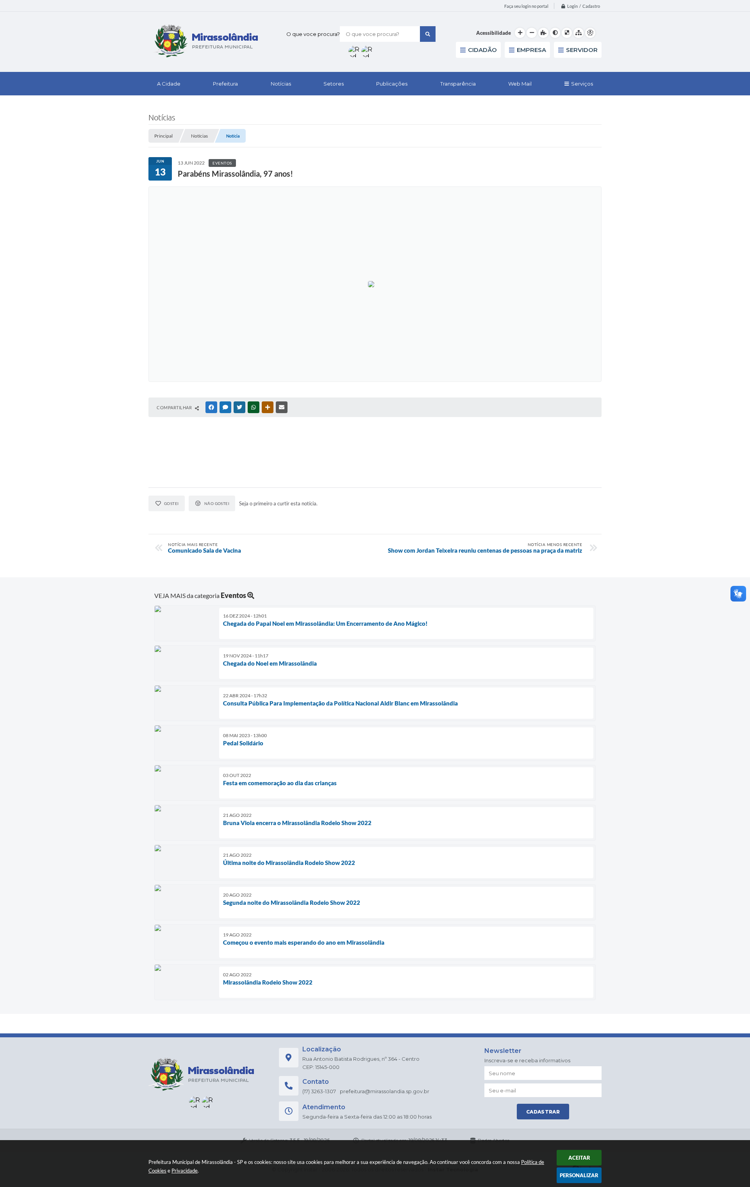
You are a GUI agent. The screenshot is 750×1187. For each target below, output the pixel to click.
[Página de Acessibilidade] (590, 33)
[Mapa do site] (578, 33)
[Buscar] (428, 34)
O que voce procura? (313, 34)
